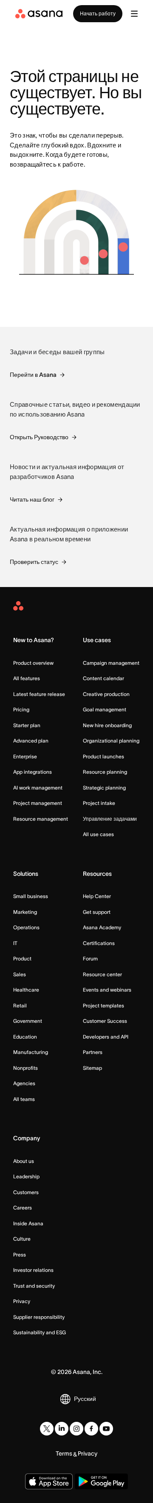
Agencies (24, 1083)
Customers (26, 1192)
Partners (92, 1052)
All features (26, 678)
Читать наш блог (32, 499)
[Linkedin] (61, 1428)
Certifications (99, 943)
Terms (64, 1453)
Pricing (21, 709)
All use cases (98, 834)
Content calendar (103, 678)
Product (22, 958)
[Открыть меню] (134, 13)
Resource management (40, 819)
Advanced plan (30, 740)
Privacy (21, 1301)
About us (23, 1161)
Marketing (25, 912)
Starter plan (26, 725)
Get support (96, 912)
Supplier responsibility (39, 1317)
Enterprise (25, 756)
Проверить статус (34, 561)
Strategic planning (104, 787)
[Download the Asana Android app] (101, 1481)
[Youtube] (106, 1428)
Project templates (103, 1005)
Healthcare (26, 989)
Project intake (99, 803)
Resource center (102, 974)
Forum (90, 958)
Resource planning (105, 772)
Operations (26, 927)
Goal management (104, 709)
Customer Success (105, 1021)
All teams (24, 1099)
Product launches (103, 756)
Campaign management (111, 663)
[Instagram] (76, 1428)
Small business (30, 896)
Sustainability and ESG (39, 1332)
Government (27, 1021)
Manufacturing (30, 1052)
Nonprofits (25, 1068)
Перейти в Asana (33, 374)
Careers (22, 1207)
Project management (37, 803)
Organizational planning (111, 740)
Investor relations (33, 1270)
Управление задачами (110, 819)
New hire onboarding (107, 725)
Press (19, 1254)
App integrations (32, 772)
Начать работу (98, 13)
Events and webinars (107, 989)
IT (15, 943)
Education (25, 1036)
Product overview (33, 663)
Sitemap (92, 1068)
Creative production (106, 694)
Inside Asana (28, 1223)
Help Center (97, 896)
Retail (20, 1005)
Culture (22, 1239)
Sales (19, 974)
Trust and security (34, 1286)
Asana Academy (102, 927)
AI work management (37, 787)
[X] (47, 1428)
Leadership (26, 1176)
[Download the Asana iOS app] (48, 1481)
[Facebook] (91, 1428)
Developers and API (105, 1036)
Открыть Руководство (39, 437)
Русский (85, 1398)
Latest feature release (39, 694)
